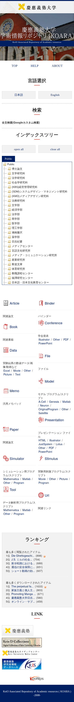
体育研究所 (18, 268)
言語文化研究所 (21, 250)
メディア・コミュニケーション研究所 (34, 255)
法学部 (16, 214)
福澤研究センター (22, 277)
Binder (50, 303)
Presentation (54, 419)
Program (19, 483)
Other (56, 339)
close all (55, 149)
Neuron (44, 405)
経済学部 (17, 209)
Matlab (66, 401)
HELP (35, 65)
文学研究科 (18, 173)
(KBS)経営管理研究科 (24, 186)
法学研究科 (18, 177)
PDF (66, 339)
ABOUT (57, 65)
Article (14, 303)
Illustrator (44, 339)
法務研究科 (18, 200)
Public (8, 158)
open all (19, 149)
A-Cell (42, 401)
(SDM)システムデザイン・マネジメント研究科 (39, 191)
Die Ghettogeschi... (22, 555)
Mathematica (11, 479)
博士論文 (17, 168)
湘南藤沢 (17, 232)
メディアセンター (22, 246)
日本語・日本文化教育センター (30, 282)
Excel (6, 370)
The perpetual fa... (22, 586)
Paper (14, 429)
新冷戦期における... (23, 563)
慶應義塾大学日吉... (23, 598)
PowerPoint (45, 343)
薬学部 (16, 236)
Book (13, 326)
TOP (14, 65)
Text (17, 374)
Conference (53, 322)
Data (13, 350)
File (47, 355)
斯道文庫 (17, 264)
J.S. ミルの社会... (21, 559)
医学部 (16, 223)
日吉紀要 (17, 241)
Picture (7, 374)
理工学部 (17, 227)
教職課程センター (22, 273)
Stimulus (51, 458)
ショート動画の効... (23, 571)
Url (47, 495)
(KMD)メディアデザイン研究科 (30, 196)
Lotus (59, 444)
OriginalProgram (48, 409)
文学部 (16, 205)
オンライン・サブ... (23, 601)
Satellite (43, 413)
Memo (14, 390)
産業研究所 (18, 259)
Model (49, 381)
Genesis (54, 401)
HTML (42, 440)
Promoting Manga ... (23, 594)
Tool (13, 489)
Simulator (17, 458)
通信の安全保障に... (23, 567)
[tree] (37, 223)
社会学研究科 (20, 182)
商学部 (16, 218)
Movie (16, 370)
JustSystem (45, 444)
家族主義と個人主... (23, 590)
